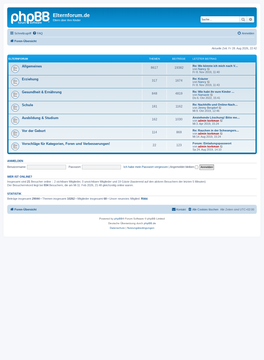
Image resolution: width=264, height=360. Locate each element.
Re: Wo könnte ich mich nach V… (215, 65)
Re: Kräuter (200, 78)
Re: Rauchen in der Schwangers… (216, 130)
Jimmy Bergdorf (208, 107)
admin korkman (208, 120)
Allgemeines (32, 66)
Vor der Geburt (33, 131)
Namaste (203, 94)
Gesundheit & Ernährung (42, 92)
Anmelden (15, 160)
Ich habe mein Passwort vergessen (145, 166)
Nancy (202, 69)
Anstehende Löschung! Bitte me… (216, 117)
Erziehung (30, 79)
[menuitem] (37, 33)
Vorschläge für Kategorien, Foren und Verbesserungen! (66, 144)
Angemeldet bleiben (182, 166)
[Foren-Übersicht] (31, 17)
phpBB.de (150, 223)
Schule (27, 105)
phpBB (118, 218)
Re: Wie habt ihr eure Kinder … (213, 91)
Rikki (144, 198)
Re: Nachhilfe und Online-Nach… (215, 104)
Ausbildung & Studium (40, 118)
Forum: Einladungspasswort (212, 143)
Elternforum (18, 58)
